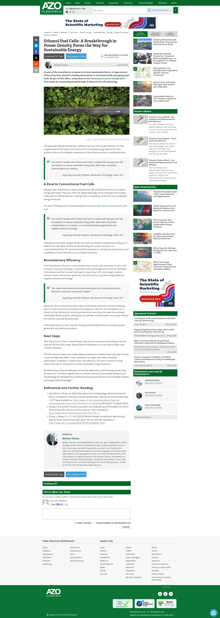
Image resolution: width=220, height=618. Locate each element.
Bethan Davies (70, 438)
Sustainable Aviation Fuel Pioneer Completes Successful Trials (164, 98)
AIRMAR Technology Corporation (152, 335)
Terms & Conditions (160, 564)
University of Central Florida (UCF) (108, 78)
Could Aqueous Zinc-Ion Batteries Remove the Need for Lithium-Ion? (164, 208)
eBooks (103, 570)
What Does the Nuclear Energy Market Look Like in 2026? (165, 250)
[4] (142, 86)
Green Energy (85, 32)
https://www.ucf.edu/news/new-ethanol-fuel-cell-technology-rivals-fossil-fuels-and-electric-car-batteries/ (84, 402)
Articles (103, 551)
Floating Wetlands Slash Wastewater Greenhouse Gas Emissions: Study (165, 41)
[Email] (36, 70)
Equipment (104, 557)
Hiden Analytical (145, 365)
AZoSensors (75, 547)
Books (102, 567)
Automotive (150, 392)
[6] (142, 266)
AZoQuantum (75, 551)
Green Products (50, 35)
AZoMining (47, 564)
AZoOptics (47, 557)
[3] (142, 72)
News (56, 32)
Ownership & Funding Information (161, 578)
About (154, 547)
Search (154, 551)
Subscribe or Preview (153, 383)
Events (128, 551)
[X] (36, 58)
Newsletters (157, 554)
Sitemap (155, 570)
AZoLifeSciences (77, 561)
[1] (142, 44)
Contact (155, 557)
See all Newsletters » (143, 417)
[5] (142, 100)
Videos (128, 547)
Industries (130, 564)
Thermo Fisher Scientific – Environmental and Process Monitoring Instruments (154, 348)
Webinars (104, 561)
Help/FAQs (130, 570)
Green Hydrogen (133, 557)
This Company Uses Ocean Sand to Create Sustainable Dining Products (163, 223)
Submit (126, 527)
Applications (131, 561)
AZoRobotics (48, 554)
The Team (130, 574)
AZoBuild (46, 561)
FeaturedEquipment (155, 34)
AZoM (45, 547)
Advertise (156, 561)
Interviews (130, 554)
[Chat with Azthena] (213, 613)
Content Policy (158, 574)
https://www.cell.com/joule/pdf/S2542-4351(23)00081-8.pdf (77, 423)
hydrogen (110, 162)
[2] (142, 58)
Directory (104, 554)
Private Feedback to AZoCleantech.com (113, 523)
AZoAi (72, 554)
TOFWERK (142, 324)
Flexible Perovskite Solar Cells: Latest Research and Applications (165, 194)
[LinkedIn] (36, 45)
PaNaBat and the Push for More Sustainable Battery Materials (164, 236)
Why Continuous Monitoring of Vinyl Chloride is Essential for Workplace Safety (164, 265)
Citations (49, 483)
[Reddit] (36, 64)
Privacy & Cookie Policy (161, 567)
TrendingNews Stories (140, 34)
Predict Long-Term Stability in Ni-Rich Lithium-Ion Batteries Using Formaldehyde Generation (154, 359)
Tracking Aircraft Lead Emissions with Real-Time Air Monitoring (155, 319)
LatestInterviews (170, 34)
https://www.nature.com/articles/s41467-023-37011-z (74, 413)
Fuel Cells (73, 32)
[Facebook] (36, 52)
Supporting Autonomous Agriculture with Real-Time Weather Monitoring (154, 330)
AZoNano (46, 551)
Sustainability (99, 32)
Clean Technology (152, 405)
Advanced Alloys (152, 380)
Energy (110, 32)
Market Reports (106, 564)
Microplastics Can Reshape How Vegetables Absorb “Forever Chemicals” (165, 71)
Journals (103, 574)
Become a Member (134, 577)
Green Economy (121, 32)
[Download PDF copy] (36, 39)
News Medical (76, 557)
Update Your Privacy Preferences (63, 615)
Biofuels (63, 32)
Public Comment (84, 523)
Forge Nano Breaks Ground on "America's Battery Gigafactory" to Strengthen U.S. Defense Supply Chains (164, 58)
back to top (167, 587)
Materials (130, 567)
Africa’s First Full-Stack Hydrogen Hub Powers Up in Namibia (164, 84)
